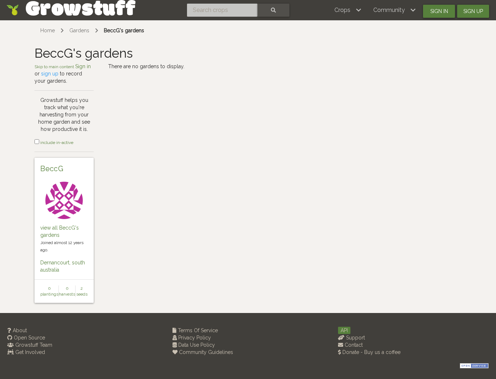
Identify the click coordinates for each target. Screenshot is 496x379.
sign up (49, 74)
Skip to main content (54, 66)
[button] (348, 10)
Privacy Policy (194, 338)
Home (47, 30)
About (19, 330)
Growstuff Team (33, 345)
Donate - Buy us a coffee (371, 352)
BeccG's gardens (124, 30)
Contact (353, 345)
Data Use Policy (196, 345)
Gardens (79, 30)
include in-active (56, 142)
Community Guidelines (205, 352)
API (344, 330)
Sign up (473, 11)
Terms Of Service (197, 330)
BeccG (51, 168)
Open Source (28, 338)
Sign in (439, 11)
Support (355, 338)
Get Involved (29, 352)
